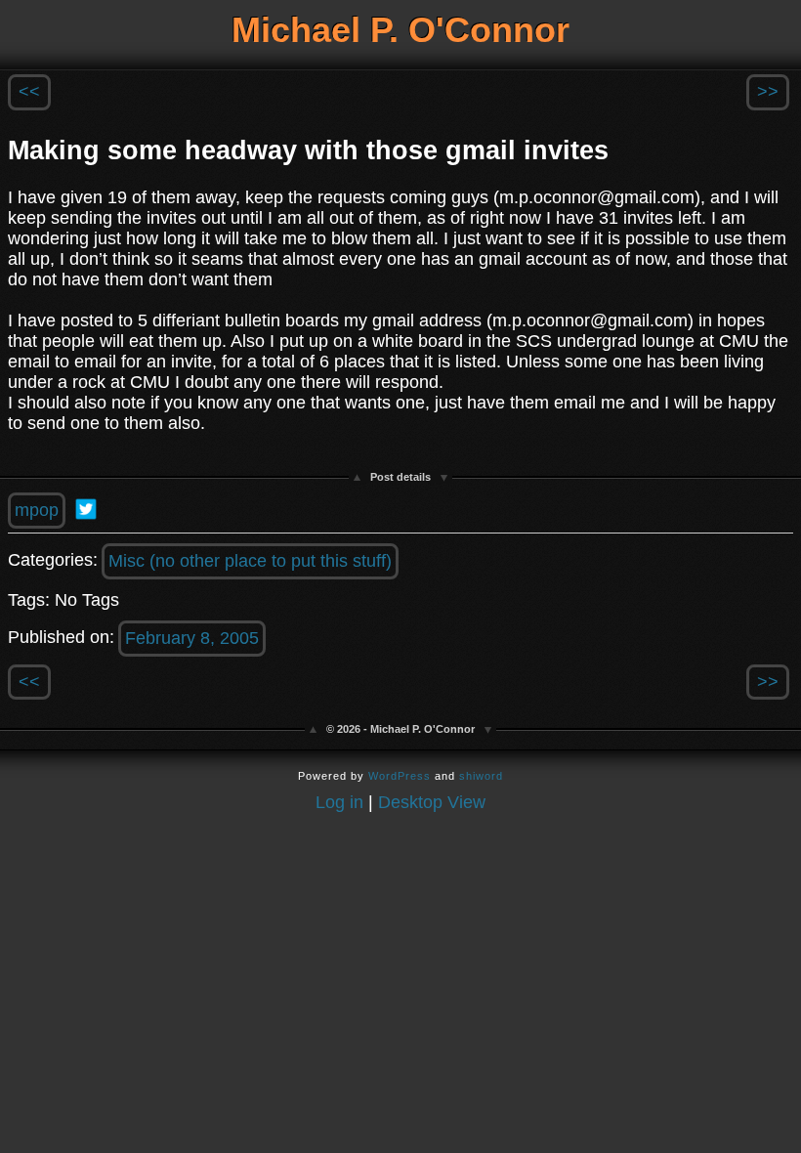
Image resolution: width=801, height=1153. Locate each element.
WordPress (399, 776)
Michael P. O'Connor (400, 30)
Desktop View (431, 802)
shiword (481, 776)
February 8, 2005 (192, 638)
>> (768, 92)
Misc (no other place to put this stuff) (250, 561)
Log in (339, 802)
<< (29, 92)
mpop (37, 510)
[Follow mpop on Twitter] (86, 509)
